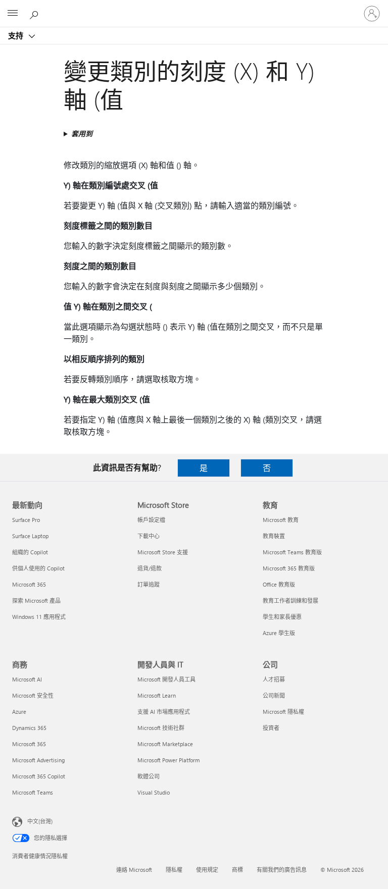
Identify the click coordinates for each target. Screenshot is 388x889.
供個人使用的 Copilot (38, 568)
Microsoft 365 (29, 584)
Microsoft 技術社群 (160, 727)
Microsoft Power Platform (168, 760)
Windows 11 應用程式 (39, 616)
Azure (19, 711)
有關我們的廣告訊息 (282, 869)
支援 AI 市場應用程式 (163, 711)
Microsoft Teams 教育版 (292, 552)
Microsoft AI (27, 679)
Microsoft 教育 (281, 520)
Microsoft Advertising (38, 760)
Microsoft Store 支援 (162, 552)
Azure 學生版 (279, 633)
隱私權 (174, 869)
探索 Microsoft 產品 (36, 600)
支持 (16, 35)
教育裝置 (274, 536)
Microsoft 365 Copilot (38, 776)
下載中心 (148, 536)
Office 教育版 (279, 584)
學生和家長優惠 (282, 616)
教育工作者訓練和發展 (290, 600)
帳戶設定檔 (151, 520)
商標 (237, 869)
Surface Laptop (30, 536)
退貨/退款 (149, 568)
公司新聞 (274, 695)
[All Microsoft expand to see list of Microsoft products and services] (13, 14)
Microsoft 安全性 (33, 695)
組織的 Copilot (30, 552)
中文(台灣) (40, 821)
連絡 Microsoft (134, 869)
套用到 (81, 133)
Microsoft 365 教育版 (289, 568)
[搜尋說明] (35, 13)
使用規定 (207, 869)
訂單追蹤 (148, 584)
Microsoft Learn (156, 695)
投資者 (271, 727)
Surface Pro (26, 520)
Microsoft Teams (32, 792)
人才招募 (274, 679)
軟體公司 (148, 776)
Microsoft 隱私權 (283, 711)
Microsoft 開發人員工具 (166, 679)
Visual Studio (153, 792)
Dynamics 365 (29, 727)
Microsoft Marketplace (165, 744)
